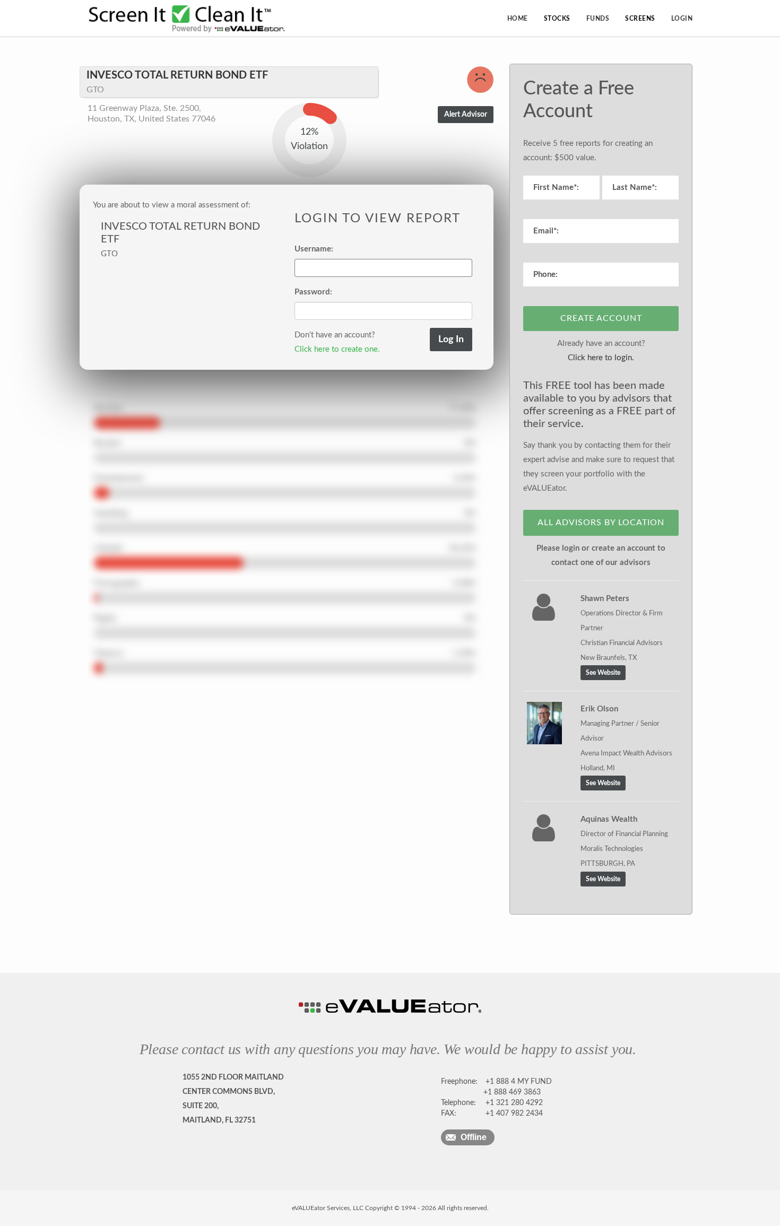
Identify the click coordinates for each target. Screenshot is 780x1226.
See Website (603, 672)
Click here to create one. (337, 349)
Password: (313, 292)
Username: (313, 249)
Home (517, 18)
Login (682, 18)
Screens (640, 18)
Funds (598, 18)
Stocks (557, 18)
